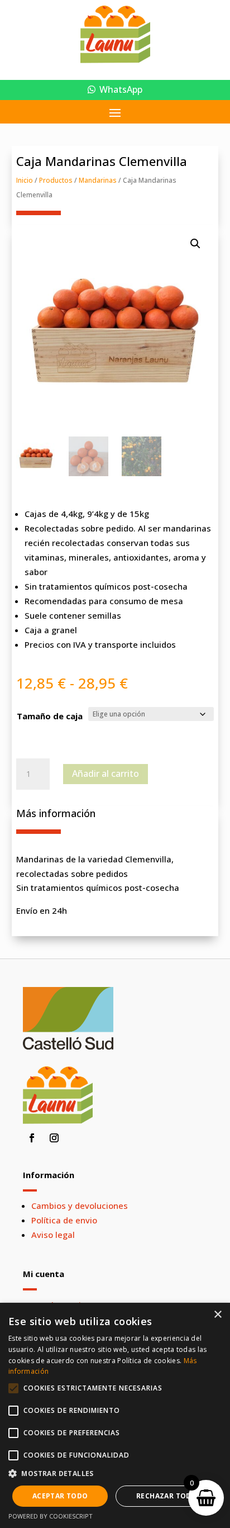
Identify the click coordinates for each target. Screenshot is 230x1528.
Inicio (24, 180)
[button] (195, 244)
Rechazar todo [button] (166, 1496)
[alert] (115, 1415)
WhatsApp (120, 89)
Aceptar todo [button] (60, 1496)
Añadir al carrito (105, 773)
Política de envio (64, 1220)
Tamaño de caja (50, 716)
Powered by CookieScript (50, 1516)
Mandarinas (98, 180)
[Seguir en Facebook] (32, 1138)
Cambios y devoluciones (79, 1205)
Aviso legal (53, 1234)
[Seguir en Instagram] (54, 1138)
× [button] (217, 1315)
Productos (56, 180)
